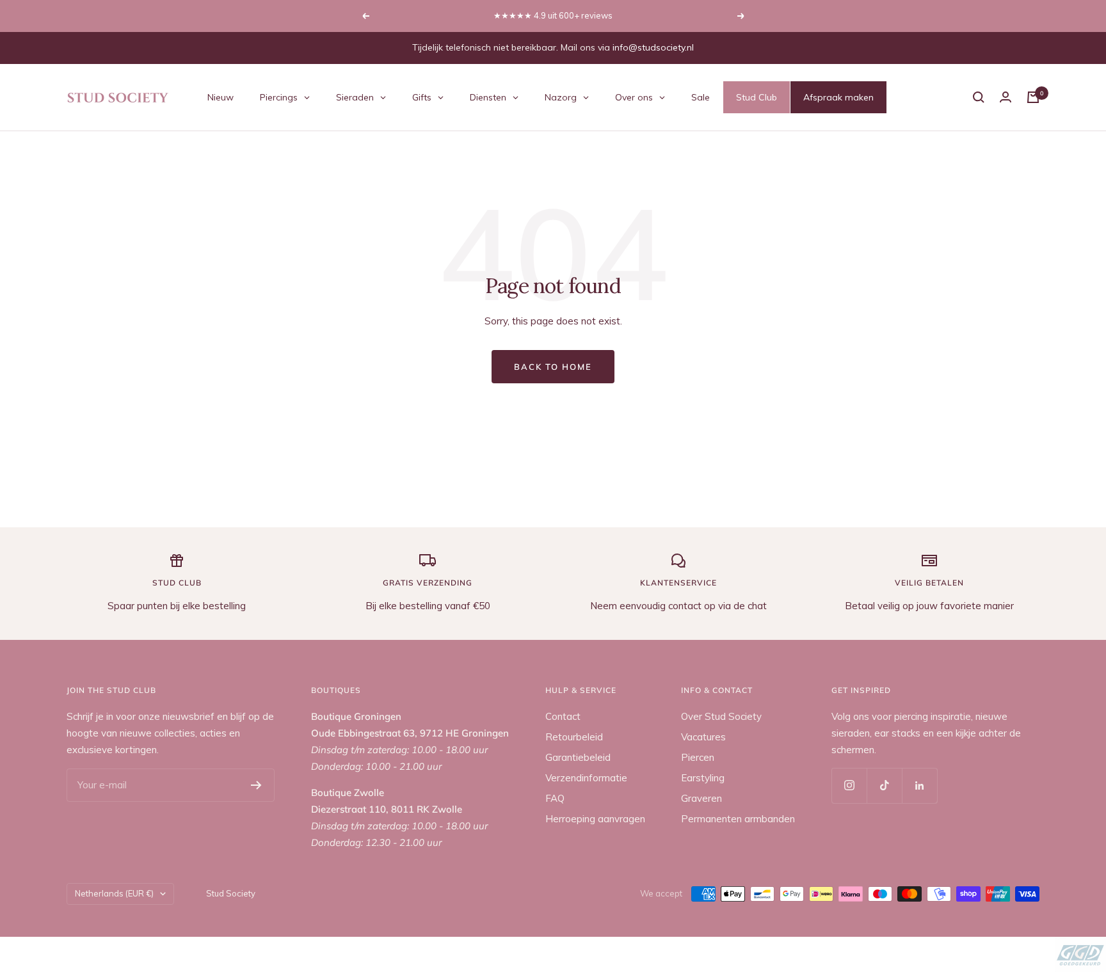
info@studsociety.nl (653, 47)
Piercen (697, 757)
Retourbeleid (574, 737)
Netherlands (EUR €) (114, 893)
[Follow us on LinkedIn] (919, 785)
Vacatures (703, 737)
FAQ (555, 798)
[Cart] (1033, 97)
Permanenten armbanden (738, 819)
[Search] (978, 97)
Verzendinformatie (586, 778)
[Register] (256, 785)
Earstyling (703, 778)
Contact (563, 716)
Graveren (701, 798)
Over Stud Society (721, 716)
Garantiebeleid (578, 757)
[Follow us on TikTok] (884, 785)
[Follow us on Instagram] (849, 785)
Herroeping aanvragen (595, 819)
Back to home (553, 367)
